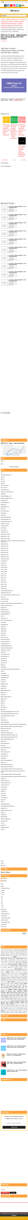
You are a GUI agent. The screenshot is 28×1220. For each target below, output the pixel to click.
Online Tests (3, 722)
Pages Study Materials (6, 739)
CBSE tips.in (14, 10)
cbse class (3, 530)
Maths (2, 692)
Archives (13, 1192)
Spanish (2, 799)
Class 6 (2, 582)
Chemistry (3, 560)
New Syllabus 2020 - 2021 (6, 715)
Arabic (2, 494)
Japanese (3, 658)
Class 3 (2, 575)
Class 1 (2, 565)
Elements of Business (5, 605)
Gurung (2, 633)
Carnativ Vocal (4, 525)
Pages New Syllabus (5, 732)
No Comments (11, 211)
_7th (2, 901)
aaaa (2, 481)
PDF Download (4, 743)
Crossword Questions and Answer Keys (10, 594)
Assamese (3, 500)
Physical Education (5, 747)
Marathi (2, 688)
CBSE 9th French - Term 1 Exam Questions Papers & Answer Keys (17, 1071)
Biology (2, 513)
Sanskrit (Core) (4, 780)
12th (2, 903)
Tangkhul (3, 814)
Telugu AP (3, 816)
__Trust (2, 894)
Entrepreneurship (4, 614)
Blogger (16, 466)
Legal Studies (4, 677)
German (2, 626)
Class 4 (2, 577)
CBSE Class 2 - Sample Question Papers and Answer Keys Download (6, 130)
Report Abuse (5, 872)
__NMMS (3, 890)
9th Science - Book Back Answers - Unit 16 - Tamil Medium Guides (18, 280)
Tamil (2, 812)
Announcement (4, 489)
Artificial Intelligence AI (6, 498)
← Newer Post (4, 160)
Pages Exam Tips (4, 728)
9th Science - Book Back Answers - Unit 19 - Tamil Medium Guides (18, 256)
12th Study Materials (5, 474)
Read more (15, 210)
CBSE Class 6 (4, 552)
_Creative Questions (5, 913)
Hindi (2, 635)
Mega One (3, 698)
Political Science (4, 751)
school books (4, 784)
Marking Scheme (4, 690)
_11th (2, 907)
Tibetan (2, 825)
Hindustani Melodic (5, 645)
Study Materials (4, 804)
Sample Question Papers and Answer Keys (10, 768)
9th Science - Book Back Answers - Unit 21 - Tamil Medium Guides (18, 239)
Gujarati (2, 631)
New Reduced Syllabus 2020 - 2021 (8, 711)
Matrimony (3, 865)
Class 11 (3, 569)
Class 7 (2, 584)
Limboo (2, 681)
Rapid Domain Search (18, 1218)
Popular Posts (5, 1192)
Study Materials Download (7, 806)
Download (4, 21)
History (2, 652)
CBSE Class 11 (4, 536)
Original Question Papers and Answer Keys (10, 726)
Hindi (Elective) (4, 643)
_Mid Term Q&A (4, 920)
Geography (3, 624)
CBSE (8, 20)
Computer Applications (6, 590)
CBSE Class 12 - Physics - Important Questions (12, 443)
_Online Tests (4, 915)
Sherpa (2, 791)
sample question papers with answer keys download (12, 776)
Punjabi (2, 758)
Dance (2, 597)
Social (2, 795)
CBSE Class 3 (4, 546)
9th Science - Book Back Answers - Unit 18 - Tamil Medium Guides (18, 264)
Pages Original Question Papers (8, 734)
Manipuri (3, 686)
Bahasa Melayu (4, 502)
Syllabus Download (5, 810)
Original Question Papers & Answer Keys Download (12, 724)
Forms (2, 863)
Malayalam (3, 684)
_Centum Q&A (4, 911)
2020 (2, 477)
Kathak (2, 665)
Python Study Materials (6, 760)
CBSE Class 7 (4, 554)
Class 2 (2, 573)
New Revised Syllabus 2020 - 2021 (8, 713)
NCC (2, 705)
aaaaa (2, 483)
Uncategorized (4, 827)
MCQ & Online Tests (5, 696)
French (2, 622)
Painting (2, 741)
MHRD (2, 701)
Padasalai (4, 878)
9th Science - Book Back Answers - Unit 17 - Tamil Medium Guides (18, 272)
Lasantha (21, 1217)
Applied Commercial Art (6, 491)
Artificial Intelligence (5, 496)
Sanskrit (2, 778)
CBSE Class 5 (4, 550)
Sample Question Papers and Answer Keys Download (12, 25)
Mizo (2, 703)
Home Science (4, 654)
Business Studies (5, 517)
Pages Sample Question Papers (8, 737)
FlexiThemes (7, 1217)
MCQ (2, 694)
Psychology (3, 756)
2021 (2, 479)
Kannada (3, 660)
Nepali (2, 709)
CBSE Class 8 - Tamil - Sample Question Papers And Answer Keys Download (16, 1038)
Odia (2, 717)
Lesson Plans (4, 924)
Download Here (18, 100)
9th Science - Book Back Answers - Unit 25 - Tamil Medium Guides (18, 207)
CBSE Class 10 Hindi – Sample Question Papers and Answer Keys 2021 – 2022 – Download (14, 131)
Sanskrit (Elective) (5, 782)
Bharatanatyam (4, 506)
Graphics (3, 628)
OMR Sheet (3, 720)
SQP (2, 801)
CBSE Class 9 (4, 558)
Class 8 (2, 586)
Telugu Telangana (5, 818)
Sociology (3, 797)
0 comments (3, 41)
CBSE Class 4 (4, 548)
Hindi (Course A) (4, 639)
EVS (2, 616)
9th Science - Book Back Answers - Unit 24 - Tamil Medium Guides (18, 215)
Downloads (3, 909)
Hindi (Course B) (4, 641)
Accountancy (4, 485)
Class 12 (23, 20)
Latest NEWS (4, 675)
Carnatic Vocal (4, 523)
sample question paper (6, 764)
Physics (2, 749)
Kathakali (3, 667)
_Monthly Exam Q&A (5, 922)
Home (3, 20)
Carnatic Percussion (5, 521)
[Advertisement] (14, 349)
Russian (2, 762)
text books (3, 821)
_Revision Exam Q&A (5, 918)
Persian (2, 745)
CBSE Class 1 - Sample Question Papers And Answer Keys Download (22, 130)
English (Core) (4, 609)
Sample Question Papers (6, 766)
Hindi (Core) (3, 637)
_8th (2, 898)
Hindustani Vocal (4, 650)
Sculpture (3, 789)
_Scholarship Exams (5, 888)
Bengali (2, 504)
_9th (2, 896)
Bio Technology (4, 511)
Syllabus (3, 808)
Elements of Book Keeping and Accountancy (11, 603)
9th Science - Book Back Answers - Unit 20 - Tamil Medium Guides (18, 248)
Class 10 (3, 567)
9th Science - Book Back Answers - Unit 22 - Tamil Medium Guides (18, 231)
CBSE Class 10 (4, 534)
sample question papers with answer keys (10, 774)
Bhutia (2, 508)
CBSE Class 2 (4, 544)
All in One (3, 487)
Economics (3, 601)
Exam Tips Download (5, 620)
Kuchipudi (3, 673)
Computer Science (5, 592)
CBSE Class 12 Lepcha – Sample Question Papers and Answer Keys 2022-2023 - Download (14, 36)
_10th (2, 905)
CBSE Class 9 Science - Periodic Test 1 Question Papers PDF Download (22, 151)
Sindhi (2, 793)
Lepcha (10, 21)
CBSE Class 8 (4, 556)
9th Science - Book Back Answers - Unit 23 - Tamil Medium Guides (18, 223)
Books (2, 515)
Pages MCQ (3, 730)
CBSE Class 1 (4, 532)
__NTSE (2, 892)
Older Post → (24, 160)
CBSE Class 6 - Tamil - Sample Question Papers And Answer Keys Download (16, 1046)
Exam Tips (3, 618)
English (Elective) (4, 611)
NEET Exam (3, 707)
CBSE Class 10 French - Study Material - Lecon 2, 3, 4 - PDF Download (16, 1054)
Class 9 (2, 588)
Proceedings (3, 754)
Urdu (2, 829)
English (2, 607)
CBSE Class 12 (15, 20)
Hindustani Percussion (6, 648)
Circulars (3, 563)
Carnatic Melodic (4, 519)
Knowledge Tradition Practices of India (9, 669)
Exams (2, 886)
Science (2, 787)
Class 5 (2, 580)
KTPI (2, 671)
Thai (2, 823)
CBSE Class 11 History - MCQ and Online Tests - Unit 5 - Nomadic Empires (16, 1063)
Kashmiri (3, 662)
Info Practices (4, 656)
